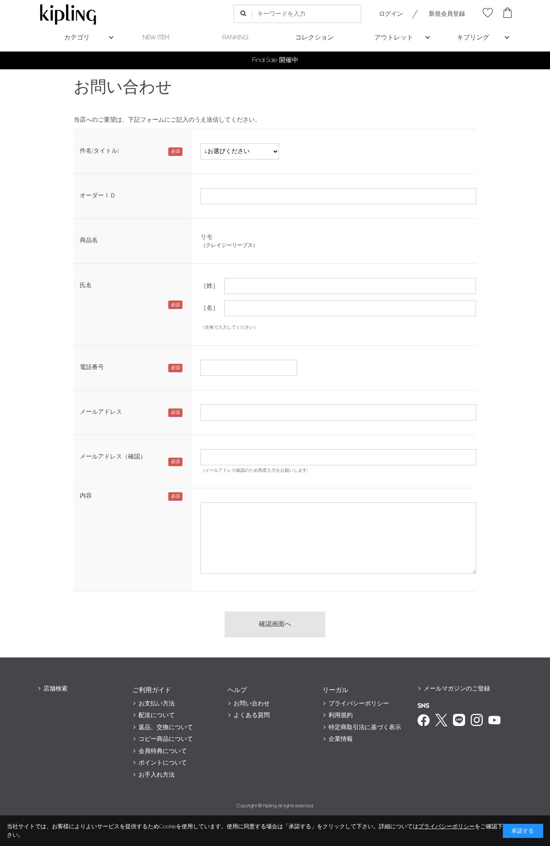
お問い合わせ (252, 703)
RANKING (235, 37)
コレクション (314, 37)
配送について (157, 715)
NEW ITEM (156, 37)
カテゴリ (77, 37)
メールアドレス (101, 412)
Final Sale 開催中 (275, 60)
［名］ (210, 308)
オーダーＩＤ (98, 195)
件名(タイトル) (99, 151)
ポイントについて (163, 763)
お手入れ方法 (157, 775)
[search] (243, 14)
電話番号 (92, 367)
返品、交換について (166, 727)
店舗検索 (55, 689)
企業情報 (341, 739)
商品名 (89, 240)
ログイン (391, 14)
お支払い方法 (157, 703)
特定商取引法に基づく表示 (365, 727)
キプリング (473, 37)
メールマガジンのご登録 (457, 689)
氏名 (86, 285)
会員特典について (163, 751)
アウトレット (393, 37)
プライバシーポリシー (359, 703)
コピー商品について (166, 739)
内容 (86, 496)
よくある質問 (252, 715)
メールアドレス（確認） (113, 456)
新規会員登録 (447, 14)
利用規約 (341, 715)
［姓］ (210, 286)
